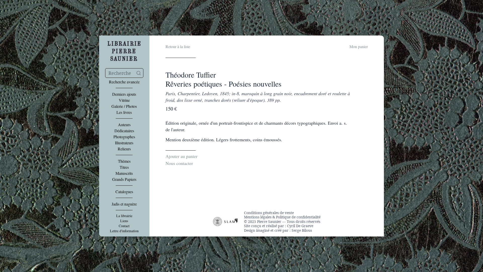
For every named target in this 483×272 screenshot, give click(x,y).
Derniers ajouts (124, 94)
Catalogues (124, 192)
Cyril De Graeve (300, 225)
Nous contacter (179, 163)
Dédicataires (124, 131)
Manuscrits (124, 173)
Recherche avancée (124, 82)
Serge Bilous (302, 230)
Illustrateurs (124, 143)
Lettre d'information (124, 230)
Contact (124, 225)
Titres (124, 167)
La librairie (124, 215)
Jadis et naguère (124, 204)
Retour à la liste (178, 46)
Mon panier (358, 46)
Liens (124, 220)
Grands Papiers (124, 179)
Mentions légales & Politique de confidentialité (282, 217)
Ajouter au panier (181, 156)
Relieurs (124, 149)
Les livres (124, 112)
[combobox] (124, 73)
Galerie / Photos (124, 106)
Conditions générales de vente (269, 213)
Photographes (124, 137)
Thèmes (124, 161)
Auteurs (124, 125)
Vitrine (124, 100)
